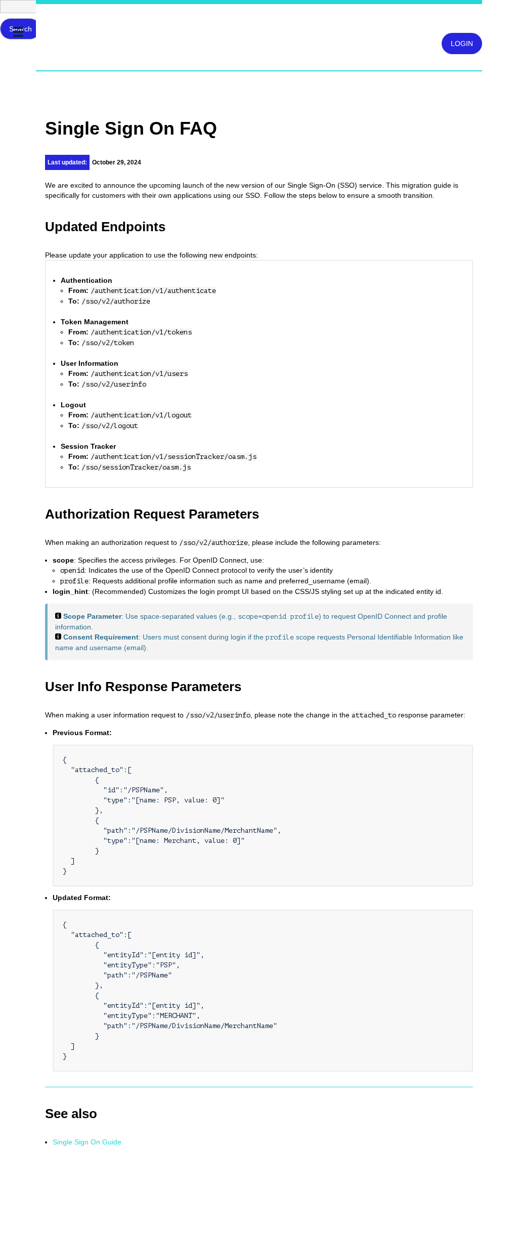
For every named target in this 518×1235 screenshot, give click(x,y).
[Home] (40, 21)
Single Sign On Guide (87, 1142)
